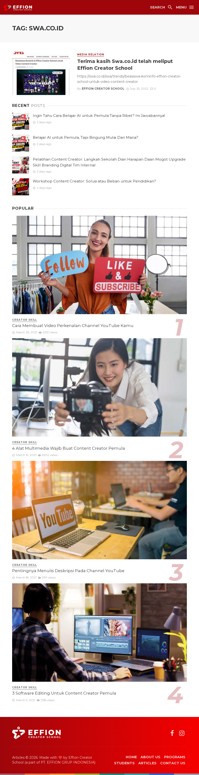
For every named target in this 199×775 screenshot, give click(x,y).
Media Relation (90, 54)
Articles (147, 763)
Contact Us (172, 763)
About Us (150, 757)
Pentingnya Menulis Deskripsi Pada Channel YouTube (68, 570)
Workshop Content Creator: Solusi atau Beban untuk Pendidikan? (94, 181)
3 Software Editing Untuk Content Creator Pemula (64, 693)
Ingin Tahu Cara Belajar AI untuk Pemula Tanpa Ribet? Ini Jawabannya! (99, 115)
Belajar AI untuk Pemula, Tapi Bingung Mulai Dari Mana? (85, 137)
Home (131, 757)
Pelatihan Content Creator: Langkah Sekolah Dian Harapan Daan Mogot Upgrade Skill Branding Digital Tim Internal (109, 162)
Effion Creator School (103, 88)
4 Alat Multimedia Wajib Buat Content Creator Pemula (68, 448)
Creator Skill (24, 319)
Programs (174, 757)
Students (124, 763)
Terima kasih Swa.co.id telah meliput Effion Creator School (125, 64)
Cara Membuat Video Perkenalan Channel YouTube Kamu (72, 325)
